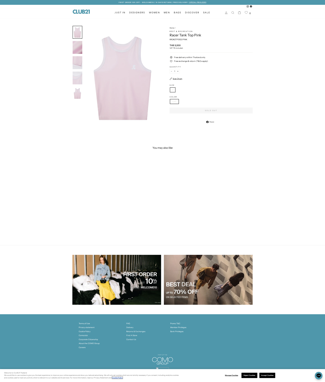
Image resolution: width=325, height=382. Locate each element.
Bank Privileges (177, 331)
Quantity (175, 67)
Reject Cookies (249, 375)
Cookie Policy (84, 331)
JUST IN (120, 12)
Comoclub (83, 335)
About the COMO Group (89, 343)
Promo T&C (175, 323)
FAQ (128, 323)
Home (172, 28)
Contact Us (131, 339)
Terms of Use (84, 323)
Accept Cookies (267, 375)
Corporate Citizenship (88, 339)
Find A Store (131, 335)
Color (173, 97)
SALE (206, 12)
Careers (82, 347)
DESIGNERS (137, 12)
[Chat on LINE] (318, 375)
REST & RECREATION (181, 31)
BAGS (177, 12)
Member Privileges (178, 327)
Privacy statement (86, 327)
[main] (162, 375)
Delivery (129, 327)
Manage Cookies (231, 375)
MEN (167, 12)
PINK (174, 101)
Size (172, 85)
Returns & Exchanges (135, 331)
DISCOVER (192, 12)
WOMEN (154, 12)
